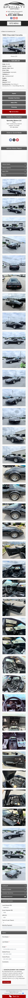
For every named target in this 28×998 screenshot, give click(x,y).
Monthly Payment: (7, 925)
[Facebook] (10, 139)
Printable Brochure (7, 896)
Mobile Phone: (6, 952)
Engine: (4, 78)
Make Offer (5, 171)
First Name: (5, 937)
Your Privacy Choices (17, 993)
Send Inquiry (6, 982)
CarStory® (5, 886)
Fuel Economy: (6, 84)
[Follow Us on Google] (17, 18)
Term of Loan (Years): (8, 920)
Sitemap (11, 993)
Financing (14, 107)
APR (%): (4, 915)
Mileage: (4, 80)
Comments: (5, 962)
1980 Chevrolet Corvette (12, 35)
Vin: (3, 76)
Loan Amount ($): (7, 905)
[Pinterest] (17, 139)
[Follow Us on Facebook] (11, 18)
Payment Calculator (7, 901)
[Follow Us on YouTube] (14, 18)
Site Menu (14, 23)
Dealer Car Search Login (14, 992)
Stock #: (4, 82)
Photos (4, 175)
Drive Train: (5, 70)
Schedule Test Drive (14, 98)
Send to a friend (6, 889)
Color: (4, 64)
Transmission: (6, 72)
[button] (4, 45)
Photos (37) (14, 56)
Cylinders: (5, 74)
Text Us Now (14, 111)
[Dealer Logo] (14, 5)
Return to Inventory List (8, 31)
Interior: (4, 66)
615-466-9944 (15, 15)
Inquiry (14, 93)
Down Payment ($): (7, 910)
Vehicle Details (6, 164)
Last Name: (5, 942)
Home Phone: (6, 957)
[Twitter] (14, 139)
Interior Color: (6, 68)
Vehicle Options (6, 167)
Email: (4, 947)
